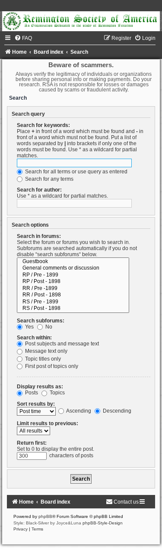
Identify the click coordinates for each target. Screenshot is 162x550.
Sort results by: (36, 404)
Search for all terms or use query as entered (75, 172)
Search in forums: (39, 236)
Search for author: (39, 190)
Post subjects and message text (61, 344)
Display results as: (40, 387)
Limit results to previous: (47, 423)
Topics (56, 393)
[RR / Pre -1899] (73, 288)
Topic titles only (42, 359)
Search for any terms (48, 179)
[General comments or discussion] (73, 268)
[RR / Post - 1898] (73, 295)
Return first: (32, 443)
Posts (31, 393)
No (48, 327)
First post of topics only (51, 366)
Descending (116, 411)
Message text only (45, 351)
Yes (29, 327)
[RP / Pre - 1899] (73, 275)
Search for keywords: (43, 125)
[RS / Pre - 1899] (73, 302)
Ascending (78, 411)
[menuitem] (23, 38)
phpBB (45, 516)
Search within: (34, 338)
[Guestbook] (73, 261)
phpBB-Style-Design (103, 523)
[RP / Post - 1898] (73, 281)
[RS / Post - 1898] (73, 308)
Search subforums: (40, 321)
